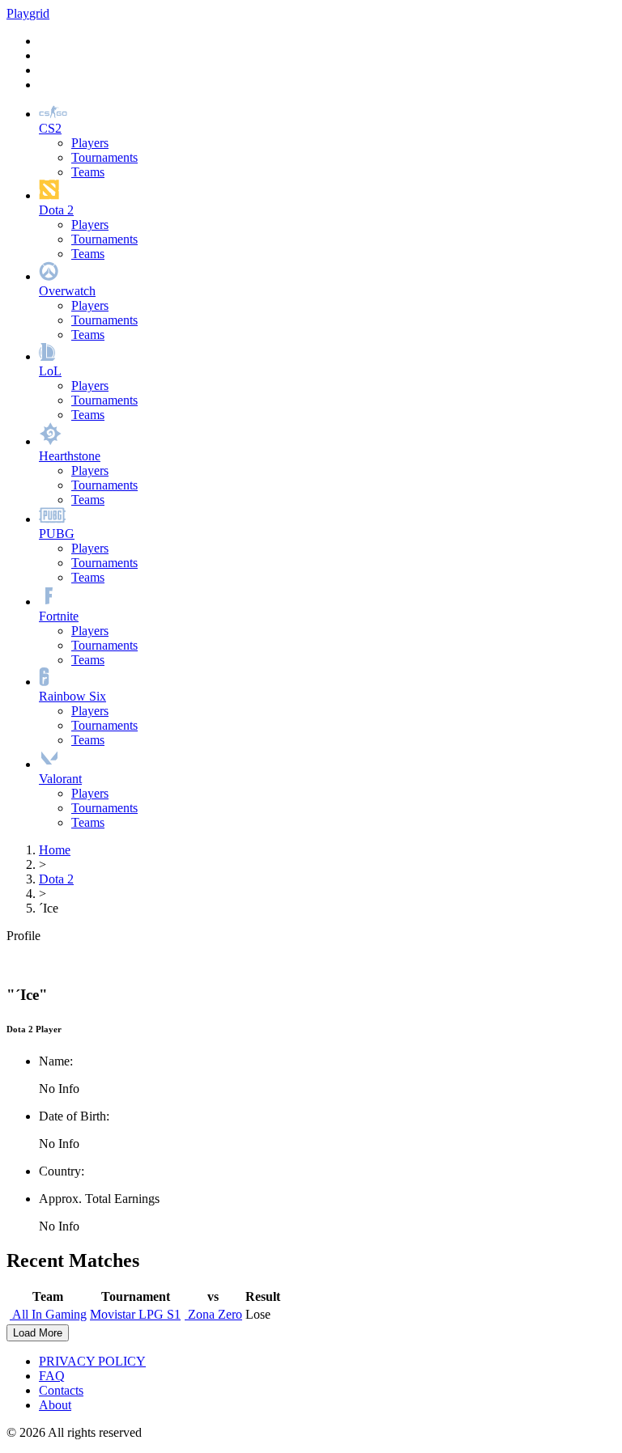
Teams (87, 172)
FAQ (52, 1376)
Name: (56, 1061)
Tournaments (104, 157)
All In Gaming (48, 1314)
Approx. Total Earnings (99, 1198)
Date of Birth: (74, 1116)
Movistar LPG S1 (135, 1314)
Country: (61, 1171)
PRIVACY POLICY (92, 1361)
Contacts (61, 1390)
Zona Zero (213, 1314)
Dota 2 (56, 879)
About (55, 1405)
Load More (37, 1333)
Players (90, 143)
